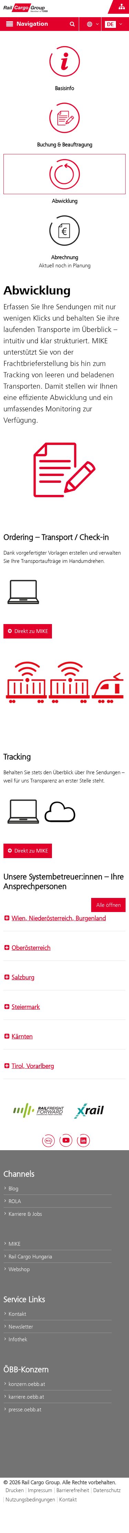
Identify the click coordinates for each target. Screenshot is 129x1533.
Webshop (18, 1269)
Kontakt (16, 1314)
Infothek (17, 1339)
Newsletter (20, 1326)
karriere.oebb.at (25, 1396)
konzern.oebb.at (26, 1384)
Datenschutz (107, 1490)
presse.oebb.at (24, 1409)
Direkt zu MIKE (31, 631)
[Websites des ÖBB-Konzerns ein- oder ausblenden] (122, 7)
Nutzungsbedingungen (30, 1499)
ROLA (14, 1201)
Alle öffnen (108, 905)
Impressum (40, 1490)
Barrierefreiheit (72, 1490)
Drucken (15, 1490)
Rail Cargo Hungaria (29, 1256)
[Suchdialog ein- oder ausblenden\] (72, 24)
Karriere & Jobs (24, 1214)
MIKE (13, 1244)
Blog (12, 1188)
